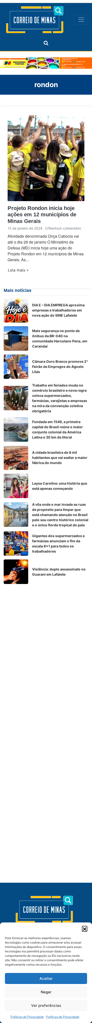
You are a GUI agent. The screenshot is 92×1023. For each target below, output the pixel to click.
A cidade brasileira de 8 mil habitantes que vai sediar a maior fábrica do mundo (59, 457)
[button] (84, 928)
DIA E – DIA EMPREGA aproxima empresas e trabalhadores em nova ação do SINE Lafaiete (58, 310)
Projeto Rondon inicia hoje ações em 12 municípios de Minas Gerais (42, 214)
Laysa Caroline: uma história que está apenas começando (59, 486)
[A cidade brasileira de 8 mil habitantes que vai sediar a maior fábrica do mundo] (16, 457)
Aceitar (46, 978)
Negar (46, 992)
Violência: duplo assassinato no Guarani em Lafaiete (59, 571)
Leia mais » (18, 270)
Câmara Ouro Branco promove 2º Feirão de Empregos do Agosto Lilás (60, 366)
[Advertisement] (46, 634)
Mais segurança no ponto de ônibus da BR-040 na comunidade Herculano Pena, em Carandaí (59, 338)
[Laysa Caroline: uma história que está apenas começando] (16, 486)
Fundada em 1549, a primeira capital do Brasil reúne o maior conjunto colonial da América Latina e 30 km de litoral (57, 429)
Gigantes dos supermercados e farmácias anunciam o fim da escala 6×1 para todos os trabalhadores (58, 543)
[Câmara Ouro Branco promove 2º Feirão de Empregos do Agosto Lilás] (16, 366)
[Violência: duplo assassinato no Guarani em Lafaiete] (16, 571)
